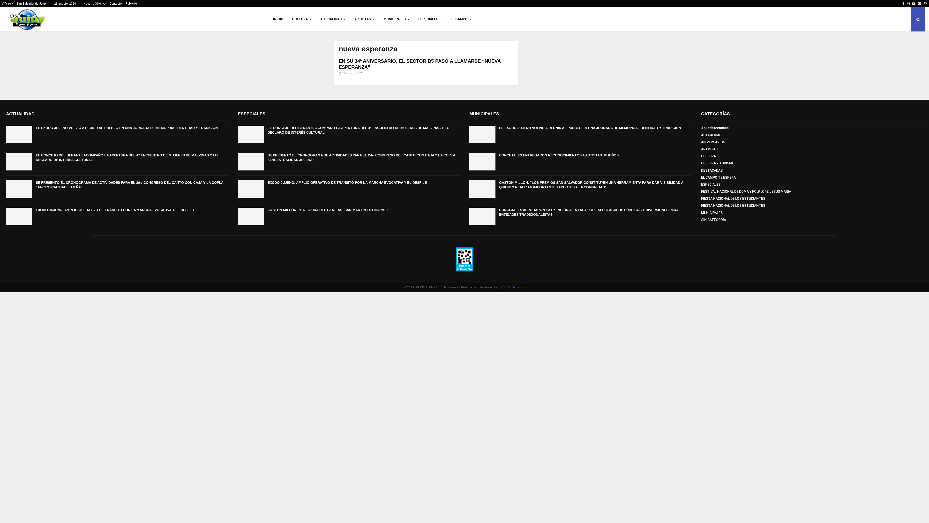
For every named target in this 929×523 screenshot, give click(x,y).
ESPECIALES (428, 19)
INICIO (278, 19)
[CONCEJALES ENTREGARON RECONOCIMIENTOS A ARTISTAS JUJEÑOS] (482, 161)
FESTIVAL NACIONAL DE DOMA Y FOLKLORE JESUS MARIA (746, 191)
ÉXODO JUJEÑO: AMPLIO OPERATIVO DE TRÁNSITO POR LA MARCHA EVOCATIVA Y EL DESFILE (115, 210)
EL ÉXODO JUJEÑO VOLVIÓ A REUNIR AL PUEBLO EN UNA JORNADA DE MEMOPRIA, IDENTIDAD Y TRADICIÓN (127, 128)
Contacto (116, 3)
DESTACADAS (712, 170)
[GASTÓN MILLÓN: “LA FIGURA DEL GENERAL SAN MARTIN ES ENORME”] (251, 216)
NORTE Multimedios (511, 287)
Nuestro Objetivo (94, 3)
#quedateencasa (715, 128)
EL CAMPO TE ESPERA (718, 177)
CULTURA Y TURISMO (717, 163)
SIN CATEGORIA (713, 220)
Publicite (131, 3)
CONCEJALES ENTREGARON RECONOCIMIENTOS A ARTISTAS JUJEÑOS (559, 155)
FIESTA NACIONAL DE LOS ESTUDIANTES (733, 198)
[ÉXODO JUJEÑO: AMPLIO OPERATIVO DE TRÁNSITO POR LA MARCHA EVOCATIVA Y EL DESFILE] (19, 216)
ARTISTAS (362, 19)
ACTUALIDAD (331, 19)
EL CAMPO (459, 19)
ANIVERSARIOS (713, 142)
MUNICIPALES (394, 19)
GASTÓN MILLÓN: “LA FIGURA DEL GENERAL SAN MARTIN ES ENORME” (328, 210)
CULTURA (300, 19)
